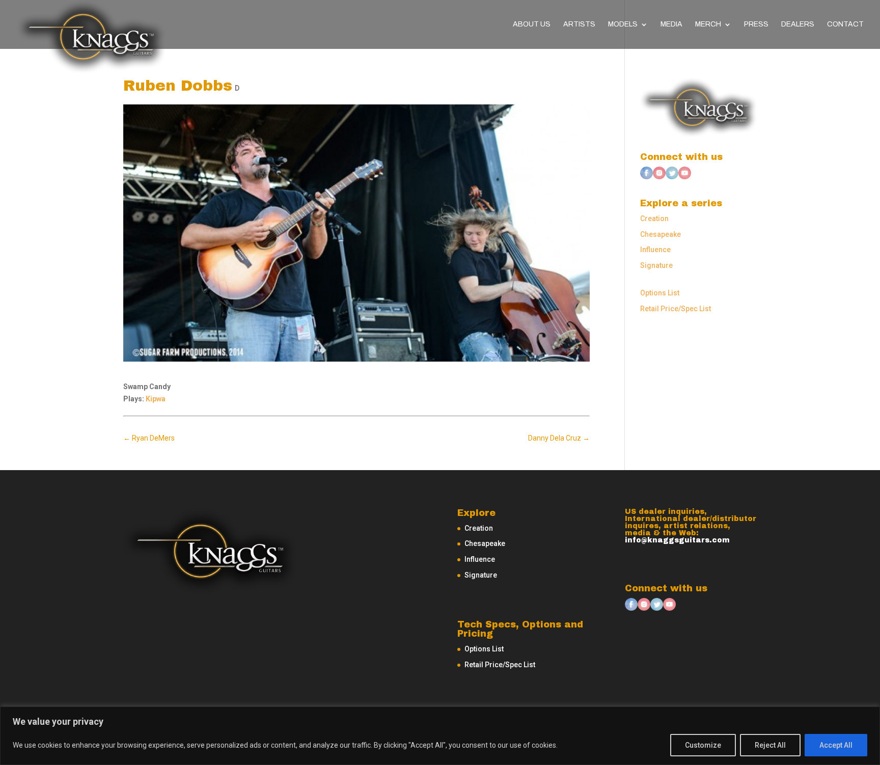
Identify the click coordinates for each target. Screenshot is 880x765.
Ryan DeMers (149, 438)
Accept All (836, 745)
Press (756, 24)
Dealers (797, 24)
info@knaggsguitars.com (677, 540)
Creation (654, 218)
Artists (579, 24)
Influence (655, 249)
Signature (656, 265)
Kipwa (156, 399)
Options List (659, 293)
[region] (440, 735)
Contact (845, 24)
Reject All (770, 745)
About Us (532, 24)
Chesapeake (660, 234)
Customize (703, 745)
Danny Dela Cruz (559, 438)
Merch (708, 24)
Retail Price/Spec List (675, 309)
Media (671, 24)
